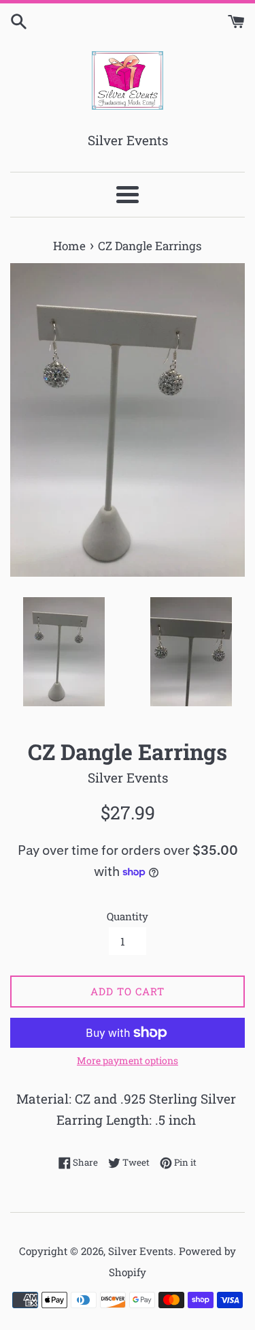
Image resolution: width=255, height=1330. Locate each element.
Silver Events (140, 1251)
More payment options (127, 1060)
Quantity (127, 916)
